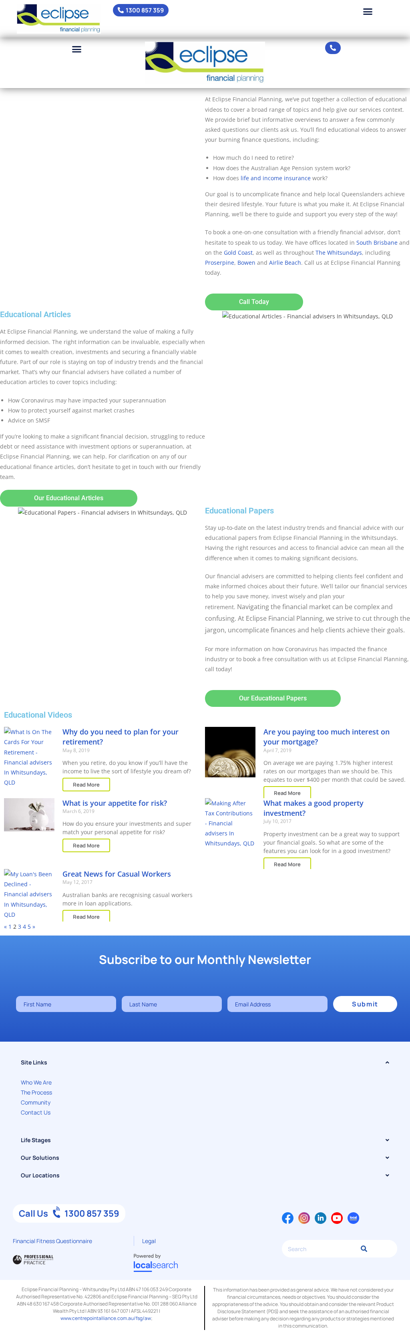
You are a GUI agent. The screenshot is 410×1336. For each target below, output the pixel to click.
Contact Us (35, 1112)
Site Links (34, 1062)
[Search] (362, 1249)
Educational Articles (35, 314)
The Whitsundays (339, 252)
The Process (36, 1092)
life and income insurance (276, 178)
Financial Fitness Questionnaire (52, 1241)
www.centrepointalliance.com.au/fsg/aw (105, 1318)
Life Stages (36, 1140)
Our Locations (40, 1175)
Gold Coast (238, 252)
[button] (368, 11)
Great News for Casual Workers (116, 874)
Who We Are (36, 1082)
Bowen (246, 262)
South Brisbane (377, 242)
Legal (149, 1241)
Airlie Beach (285, 262)
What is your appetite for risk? (114, 803)
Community (35, 1102)
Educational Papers (239, 510)
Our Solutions (40, 1157)
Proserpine (219, 262)
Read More (86, 784)
